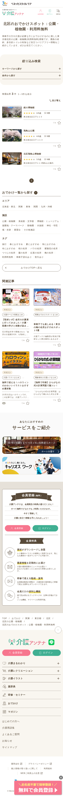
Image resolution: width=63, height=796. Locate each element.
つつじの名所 (8, 253)
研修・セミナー (16, 695)
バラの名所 (35, 248)
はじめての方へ (11, 721)
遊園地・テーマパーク (13, 225)
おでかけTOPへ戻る (31, 267)
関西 (36, 206)
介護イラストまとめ (11, 377)
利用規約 (48, 768)
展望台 (17, 230)
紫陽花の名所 (51, 248)
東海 (28, 206)
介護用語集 (8, 728)
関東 (20, 206)
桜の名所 (22, 248)
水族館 (40, 225)
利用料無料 (7, 257)
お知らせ (7, 741)
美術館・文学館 (26, 221)
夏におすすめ (32, 244)
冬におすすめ (8, 248)
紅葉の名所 (35, 253)
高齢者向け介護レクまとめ (45, 377)
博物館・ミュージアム (48, 221)
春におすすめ (16, 244)
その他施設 (29, 230)
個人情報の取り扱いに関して (24, 768)
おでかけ (13, 703)
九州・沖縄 (46, 206)
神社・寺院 (52, 225)
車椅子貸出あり (24, 257)
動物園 (30, 225)
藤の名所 (22, 253)
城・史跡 (6, 230)
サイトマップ (9, 747)
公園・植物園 (8, 221)
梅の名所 (49, 253)
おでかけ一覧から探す (17, 192)
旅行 (4, 244)
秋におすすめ (49, 244)
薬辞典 (12, 686)
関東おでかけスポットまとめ (46, 315)
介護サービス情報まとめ (13, 315)
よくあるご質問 (11, 734)
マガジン (13, 711)
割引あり (39, 257)
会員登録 (41, 14)
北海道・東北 (8, 206)
